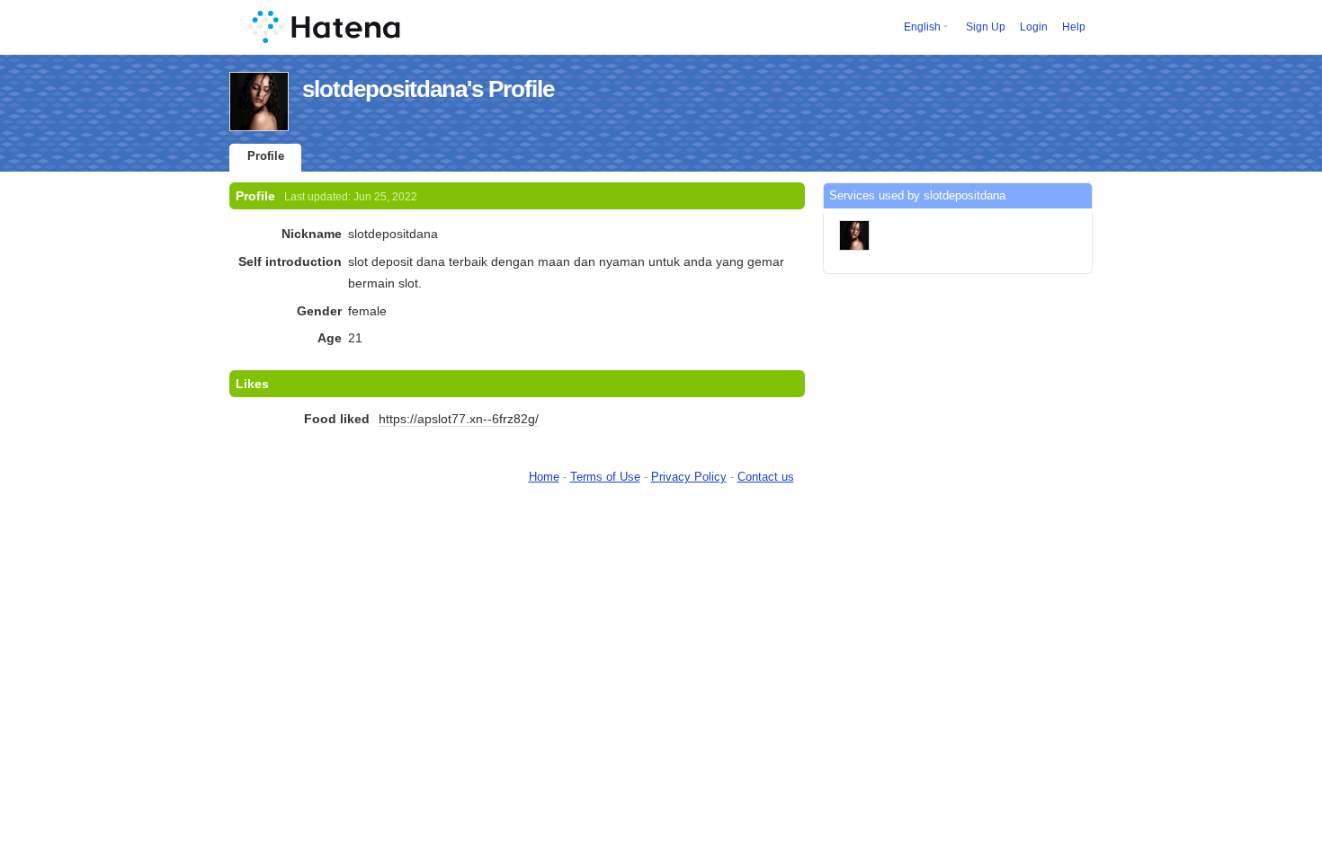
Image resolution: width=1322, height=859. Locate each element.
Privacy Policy (689, 476)
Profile (265, 156)
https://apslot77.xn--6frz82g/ (459, 419)
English (922, 27)
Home (544, 476)
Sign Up (985, 27)
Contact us (765, 476)
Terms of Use (605, 476)
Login (1034, 27)
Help (1073, 27)
